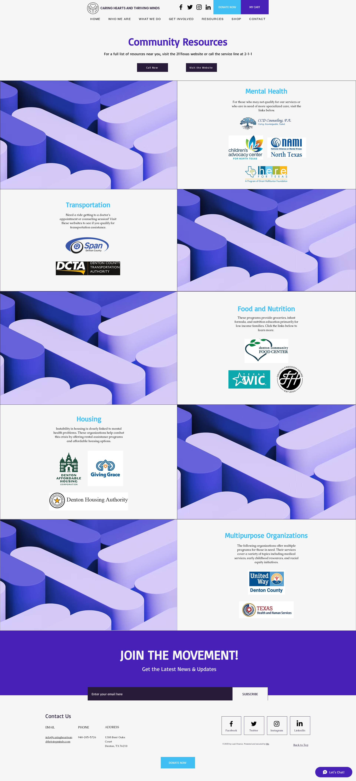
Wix (267, 744)
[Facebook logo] (231, 723)
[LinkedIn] (208, 7)
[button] (119, 19)
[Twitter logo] (254, 723)
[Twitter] (190, 7)
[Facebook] (180, 7)
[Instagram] (199, 7)
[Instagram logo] (276, 723)
